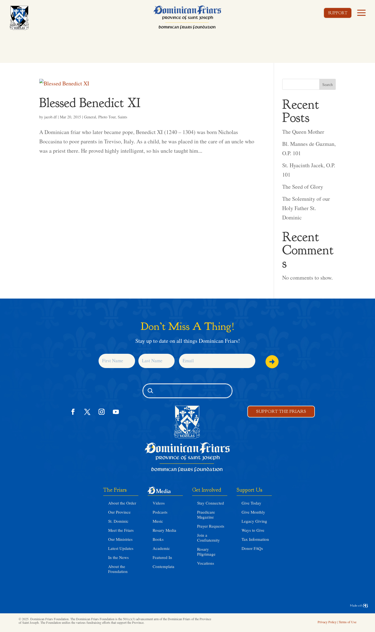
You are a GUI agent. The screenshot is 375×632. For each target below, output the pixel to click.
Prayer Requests (210, 526)
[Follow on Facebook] (73, 412)
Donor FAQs (252, 548)
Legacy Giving (254, 521)
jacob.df (50, 116)
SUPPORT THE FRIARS (281, 411)
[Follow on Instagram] (102, 412)
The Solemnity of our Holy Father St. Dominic (306, 208)
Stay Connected (210, 503)
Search (327, 84)
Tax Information (255, 539)
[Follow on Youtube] (116, 412)
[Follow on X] (87, 412)
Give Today (251, 503)
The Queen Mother (303, 131)
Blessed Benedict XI (90, 102)
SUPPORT (337, 13)
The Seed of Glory (302, 186)
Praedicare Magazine (206, 514)
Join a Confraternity (208, 537)
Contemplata (163, 566)
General (90, 116)
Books (158, 539)
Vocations (205, 563)
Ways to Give (253, 530)
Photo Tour (107, 116)
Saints (122, 116)
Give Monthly (253, 512)
